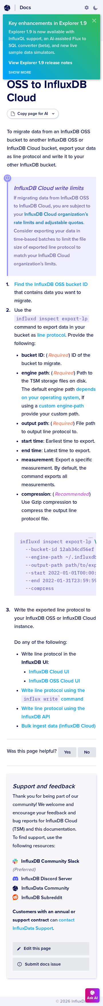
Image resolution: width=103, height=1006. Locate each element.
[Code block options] (90, 537)
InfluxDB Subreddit (41, 898)
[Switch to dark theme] (95, 7)
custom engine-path (61, 406)
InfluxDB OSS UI (54, 681)
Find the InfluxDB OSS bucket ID (51, 284)
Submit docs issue (43, 964)
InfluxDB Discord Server (46, 879)
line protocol (51, 335)
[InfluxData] (7, 8)
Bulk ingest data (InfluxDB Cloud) (58, 726)
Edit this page (37, 948)
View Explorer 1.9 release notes (40, 63)
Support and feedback (44, 786)
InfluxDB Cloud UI (49, 672)
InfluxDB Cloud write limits (49, 188)
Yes (67, 752)
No (87, 752)
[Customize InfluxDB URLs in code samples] (86, 7)
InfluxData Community (45, 888)
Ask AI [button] (92, 998)
